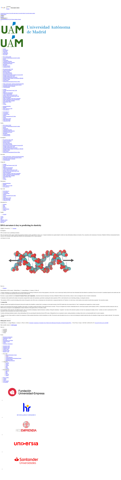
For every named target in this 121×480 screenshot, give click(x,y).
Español (2, 16)
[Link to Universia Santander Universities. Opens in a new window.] (26, 469)
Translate (14, 228)
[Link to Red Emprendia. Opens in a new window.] (26, 434)
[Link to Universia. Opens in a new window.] (26, 451)
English (2, 15)
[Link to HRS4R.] (26, 417)
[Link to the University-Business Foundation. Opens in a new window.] (26, 400)
